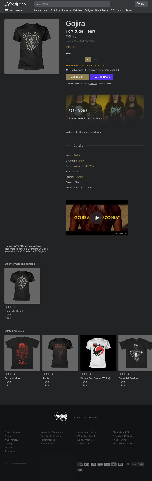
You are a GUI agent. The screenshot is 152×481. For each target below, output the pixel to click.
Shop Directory (16, 10)
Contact (8, 436)
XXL (95, 59)
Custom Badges (12, 432)
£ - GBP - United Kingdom (85, 417)
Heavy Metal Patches (87, 432)
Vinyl (120, 10)
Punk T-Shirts (119, 439)
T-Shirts (55, 10)
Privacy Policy (11, 439)
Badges (89, 10)
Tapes (129, 10)
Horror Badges (48, 439)
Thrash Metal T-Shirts (123, 443)
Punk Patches (47, 443)
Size (68, 53)
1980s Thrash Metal (86, 439)
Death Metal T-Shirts (123, 436)
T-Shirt (79, 176)
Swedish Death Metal (51, 436)
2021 (75, 171)
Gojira (76, 155)
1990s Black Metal (86, 436)
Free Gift (93, 84)
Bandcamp (9, 451)
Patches (77, 10)
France (100, 118)
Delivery (8, 443)
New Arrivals (41, 10)
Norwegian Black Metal (52, 432)
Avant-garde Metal (84, 165)
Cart (143, 4)
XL (88, 59)
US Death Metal (84, 443)
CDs (113, 10)
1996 (81, 118)
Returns (8, 447)
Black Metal (101, 10)
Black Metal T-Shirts (122, 432)
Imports (66, 10)
